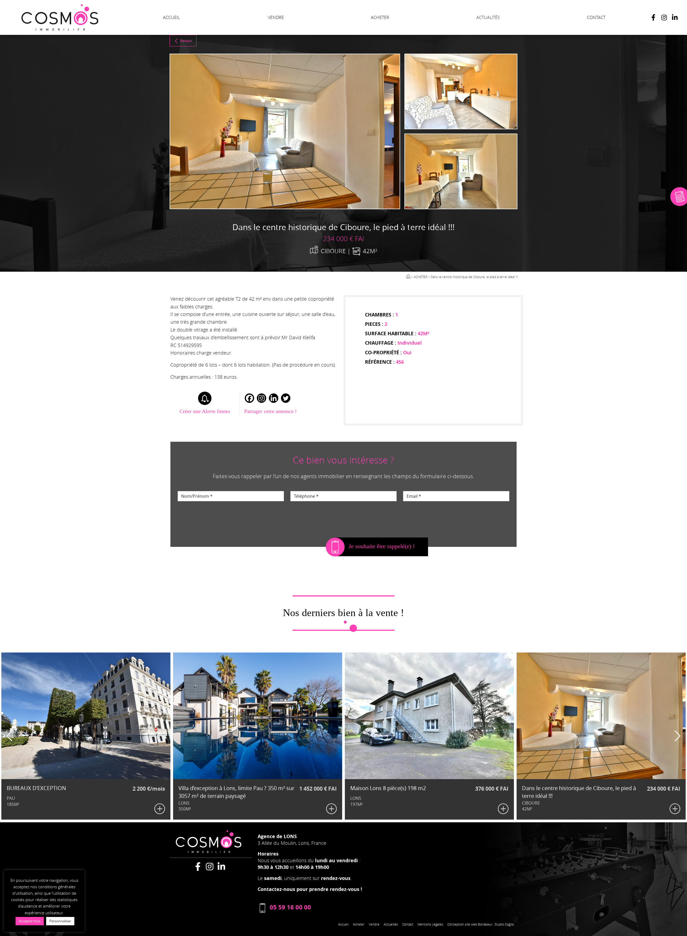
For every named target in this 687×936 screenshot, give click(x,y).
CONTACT (596, 17)
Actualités (391, 924)
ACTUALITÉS (488, 17)
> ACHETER (419, 277)
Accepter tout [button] (30, 921)
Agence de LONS (277, 836)
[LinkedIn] (674, 17)
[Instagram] (664, 17)
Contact (407, 924)
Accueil (343, 924)
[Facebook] (653, 17)
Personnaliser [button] (60, 921)
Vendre (374, 924)
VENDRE (276, 17)
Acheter (358, 924)
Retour (186, 40)
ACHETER (380, 17)
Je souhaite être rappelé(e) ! (382, 546)
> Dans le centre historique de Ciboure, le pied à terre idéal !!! (473, 277)
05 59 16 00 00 (290, 907)
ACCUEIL (171, 17)
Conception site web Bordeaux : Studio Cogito (480, 924)
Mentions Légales (430, 924)
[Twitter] (285, 398)
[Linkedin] (273, 398)
